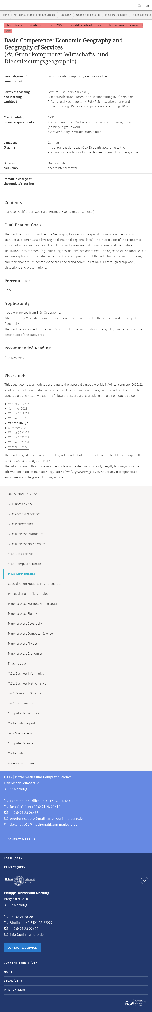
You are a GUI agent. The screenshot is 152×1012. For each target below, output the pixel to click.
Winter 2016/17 (18, 404)
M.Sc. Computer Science (24, 564)
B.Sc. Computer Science (24, 514)
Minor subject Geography (25, 624)
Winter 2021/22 (18, 433)
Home (5, 15)
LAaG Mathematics (20, 703)
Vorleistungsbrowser (22, 763)
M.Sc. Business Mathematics (27, 683)
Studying (66, 15)
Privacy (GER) (14, 867)
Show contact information (144, 880)
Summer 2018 (17, 409)
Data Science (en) (20, 733)
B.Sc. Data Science (20, 504)
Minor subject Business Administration (34, 604)
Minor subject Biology (23, 614)
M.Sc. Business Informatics (26, 673)
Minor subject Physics (22, 643)
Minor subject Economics (25, 653)
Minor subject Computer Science (30, 634)
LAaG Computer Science (24, 693)
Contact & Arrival (22, 840)
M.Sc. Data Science (20, 554)
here (7, 31)
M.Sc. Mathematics (116, 15)
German (143, 6)
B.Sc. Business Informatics (25, 534)
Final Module (17, 663)
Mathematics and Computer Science (34, 15)
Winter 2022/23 (18, 437)
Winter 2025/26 (18, 447)
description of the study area (24, 335)
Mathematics (17, 753)
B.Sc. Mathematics (20, 524)
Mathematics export (21, 723)
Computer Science (20, 743)
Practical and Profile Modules (28, 594)
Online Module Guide (88, 15)
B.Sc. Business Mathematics (26, 544)
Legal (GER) (13, 858)
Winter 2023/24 (18, 442)
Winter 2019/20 (18, 418)
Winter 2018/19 (18, 413)
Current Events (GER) (21, 963)
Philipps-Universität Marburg (20, 881)
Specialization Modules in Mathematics (34, 584)
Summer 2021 (17, 428)
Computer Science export (25, 713)
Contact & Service (22, 948)
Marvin (47, 461)
